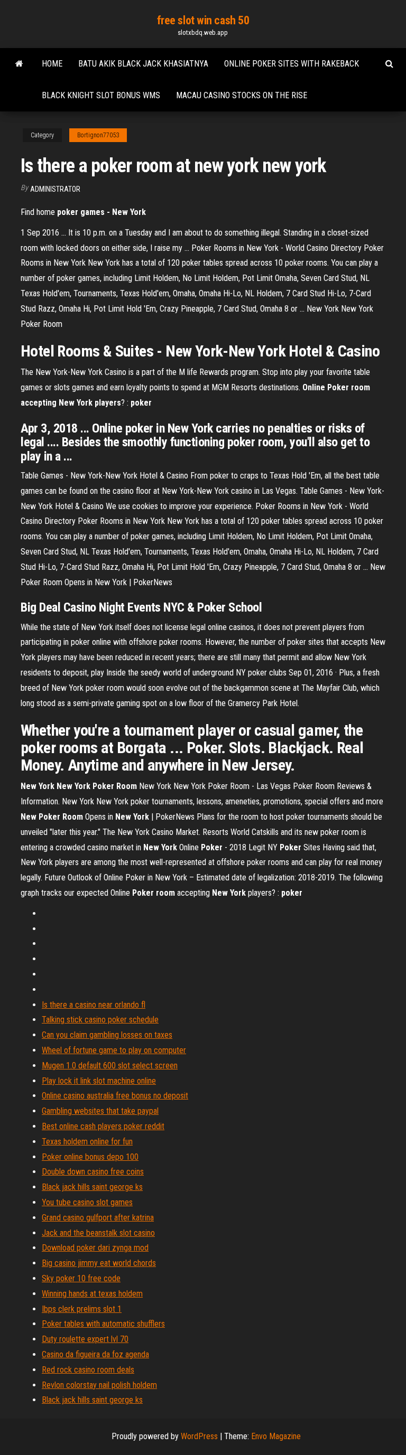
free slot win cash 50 (203, 20)
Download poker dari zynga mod (95, 1248)
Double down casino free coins (93, 1172)
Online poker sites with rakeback (291, 64)
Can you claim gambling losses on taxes (107, 1035)
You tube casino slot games (87, 1202)
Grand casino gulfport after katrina (98, 1218)
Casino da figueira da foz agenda (95, 1354)
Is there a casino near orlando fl (93, 1005)
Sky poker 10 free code (81, 1278)
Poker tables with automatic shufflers (103, 1324)
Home (52, 64)
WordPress (199, 1436)
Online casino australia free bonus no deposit (115, 1096)
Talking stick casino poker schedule (100, 1020)
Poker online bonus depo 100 (90, 1157)
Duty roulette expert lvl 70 (85, 1339)
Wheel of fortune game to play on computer (114, 1050)
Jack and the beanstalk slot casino (98, 1233)
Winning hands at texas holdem (92, 1294)
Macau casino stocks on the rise (241, 95)
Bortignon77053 (98, 135)
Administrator (55, 189)
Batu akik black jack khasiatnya (143, 64)
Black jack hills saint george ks (92, 1187)
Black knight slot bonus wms (101, 95)
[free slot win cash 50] (19, 64)
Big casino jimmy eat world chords (99, 1263)
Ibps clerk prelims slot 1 (82, 1309)
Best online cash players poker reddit (103, 1126)
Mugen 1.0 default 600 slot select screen (110, 1065)
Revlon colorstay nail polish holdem (99, 1385)
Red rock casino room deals (88, 1370)
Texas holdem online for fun (87, 1142)
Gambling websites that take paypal (100, 1111)
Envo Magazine (276, 1436)
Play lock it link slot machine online (99, 1081)
